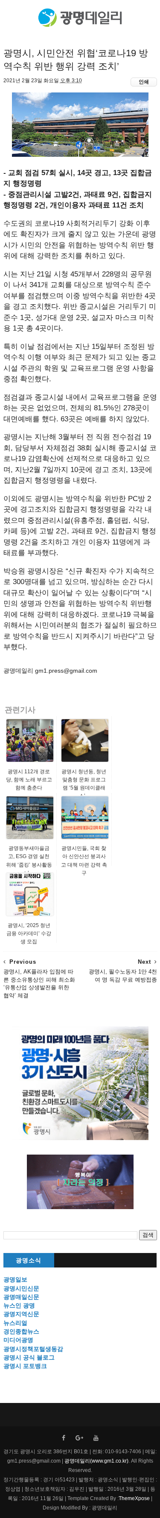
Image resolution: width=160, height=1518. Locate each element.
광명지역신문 (21, 1314)
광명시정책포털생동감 (33, 1348)
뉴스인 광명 (19, 1305)
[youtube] (96, 1438)
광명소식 (28, 1260)
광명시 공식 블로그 (29, 1357)
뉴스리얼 (15, 1322)
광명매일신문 (21, 1296)
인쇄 (144, 82)
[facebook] (63, 1438)
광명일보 (15, 1279)
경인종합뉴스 (21, 1331)
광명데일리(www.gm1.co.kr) (96, 1461)
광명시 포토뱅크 (25, 1365)
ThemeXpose (134, 1498)
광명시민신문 (21, 1288)
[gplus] (79, 1438)
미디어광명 (18, 1340)
